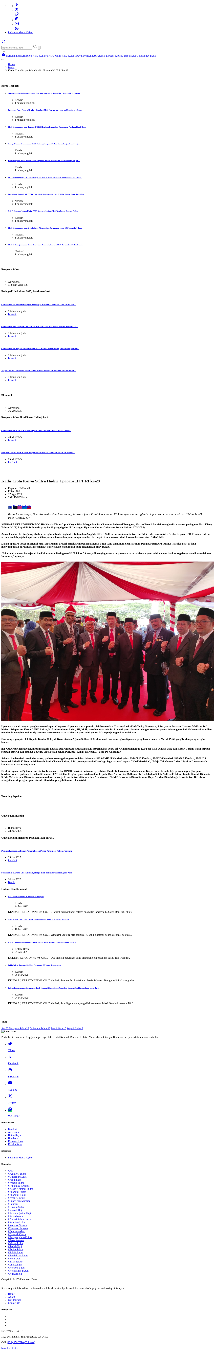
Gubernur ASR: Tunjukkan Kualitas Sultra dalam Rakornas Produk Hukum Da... (39, 326)
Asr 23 (5, 1028)
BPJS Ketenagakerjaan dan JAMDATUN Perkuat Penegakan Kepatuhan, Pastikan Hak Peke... (47, 127)
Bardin (11, 882)
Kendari (20, 55)
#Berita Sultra (15, 1249)
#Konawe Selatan (17, 1225)
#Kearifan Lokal (17, 1222)
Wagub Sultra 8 (75, 1028)
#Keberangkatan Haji (19, 1213)
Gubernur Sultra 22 (40, 1028)
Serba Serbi (130, 55)
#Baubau (13, 1204)
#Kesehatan (14, 1258)
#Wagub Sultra (16, 1182)
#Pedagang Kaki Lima (20, 1237)
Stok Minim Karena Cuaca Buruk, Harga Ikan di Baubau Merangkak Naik (36, 872)
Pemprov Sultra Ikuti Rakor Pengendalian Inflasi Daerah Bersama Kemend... (38, 452)
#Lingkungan (15, 1264)
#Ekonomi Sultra (17, 1191)
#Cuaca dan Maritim (19, 1201)
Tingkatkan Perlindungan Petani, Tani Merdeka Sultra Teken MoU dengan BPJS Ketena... (44, 93)
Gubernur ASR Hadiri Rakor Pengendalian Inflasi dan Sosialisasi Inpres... (36, 430)
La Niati (12, 462)
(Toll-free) (21, 1342)
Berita (11, 67)
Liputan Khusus (114, 55)
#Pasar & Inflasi (16, 1197)
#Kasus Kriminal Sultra (20, 1188)
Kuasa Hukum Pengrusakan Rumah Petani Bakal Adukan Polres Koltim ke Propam (42, 942)
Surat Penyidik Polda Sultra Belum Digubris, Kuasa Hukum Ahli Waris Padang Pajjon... (44, 161)
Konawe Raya (46, 55)
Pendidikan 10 (58, 1028)
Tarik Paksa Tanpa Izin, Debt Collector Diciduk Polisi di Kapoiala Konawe (38, 919)
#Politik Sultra (15, 1252)
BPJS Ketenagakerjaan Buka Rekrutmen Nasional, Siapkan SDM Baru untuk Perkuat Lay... (45, 245)
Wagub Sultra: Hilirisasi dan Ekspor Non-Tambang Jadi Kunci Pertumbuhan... (38, 370)
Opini (140, 55)
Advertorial (99, 55)
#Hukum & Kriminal (19, 1185)
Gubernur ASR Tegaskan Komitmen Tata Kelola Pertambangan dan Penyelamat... (40, 348)
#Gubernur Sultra (17, 1176)
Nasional (10, 55)
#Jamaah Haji (15, 1210)
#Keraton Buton (16, 1267)
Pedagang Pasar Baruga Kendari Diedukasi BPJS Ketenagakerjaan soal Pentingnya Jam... (45, 110)
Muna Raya (61, 55)
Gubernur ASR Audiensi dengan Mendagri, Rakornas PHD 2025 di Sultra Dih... (38, 304)
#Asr (10, 1170)
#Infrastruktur (15, 1261)
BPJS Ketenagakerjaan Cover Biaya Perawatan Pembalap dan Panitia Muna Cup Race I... (45, 177)
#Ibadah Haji (15, 1246)
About (11, 1296)
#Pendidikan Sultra (18, 1255)
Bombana (87, 55)
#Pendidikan (14, 1179)
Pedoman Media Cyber (20, 32)
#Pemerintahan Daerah (20, 1219)
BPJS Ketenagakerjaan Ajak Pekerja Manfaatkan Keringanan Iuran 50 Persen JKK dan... (45, 228)
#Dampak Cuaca (17, 1234)
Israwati (12, 314)
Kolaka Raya (75, 55)
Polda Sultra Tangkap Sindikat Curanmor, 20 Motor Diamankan (34, 965)
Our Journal (14, 1299)
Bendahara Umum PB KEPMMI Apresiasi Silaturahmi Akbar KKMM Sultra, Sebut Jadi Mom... (47, 194)
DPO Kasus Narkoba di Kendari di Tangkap (26, 897)
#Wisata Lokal (15, 1243)
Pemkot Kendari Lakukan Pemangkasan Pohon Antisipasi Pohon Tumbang (36, 851)
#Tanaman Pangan (18, 1228)
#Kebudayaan (15, 1216)
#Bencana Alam (16, 1231)
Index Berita (149, 55)
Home (11, 64)
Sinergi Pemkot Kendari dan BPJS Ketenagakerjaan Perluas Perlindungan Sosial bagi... (44, 144)
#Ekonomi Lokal (17, 1194)
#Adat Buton (15, 1273)
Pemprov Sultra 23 (19, 1028)
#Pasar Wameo (16, 1240)
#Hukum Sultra (16, 1207)
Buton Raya (31, 55)
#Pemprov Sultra (17, 1173)
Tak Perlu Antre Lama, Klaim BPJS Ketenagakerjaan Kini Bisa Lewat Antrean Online (43, 211)
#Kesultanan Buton (18, 1270)
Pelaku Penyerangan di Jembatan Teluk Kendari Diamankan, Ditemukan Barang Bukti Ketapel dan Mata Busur (53, 988)
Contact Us (14, 1303)
